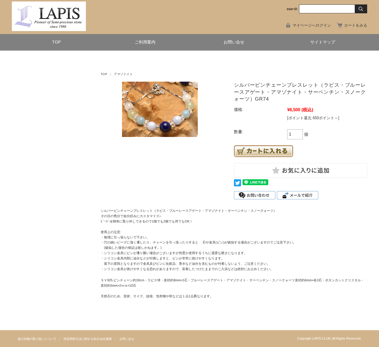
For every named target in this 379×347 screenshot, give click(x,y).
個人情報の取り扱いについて (37, 338)
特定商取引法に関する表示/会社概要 (88, 338)
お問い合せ (234, 42)
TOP (56, 42)
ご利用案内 (145, 42)
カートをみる (355, 25)
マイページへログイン (312, 25)
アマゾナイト (123, 74)
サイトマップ (322, 42)
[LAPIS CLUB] (49, 29)
